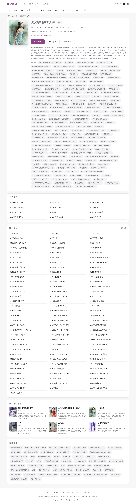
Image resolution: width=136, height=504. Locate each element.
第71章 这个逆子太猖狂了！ (59, 344)
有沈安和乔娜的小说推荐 (63, 183)
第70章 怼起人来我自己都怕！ (20, 344)
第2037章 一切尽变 (56, 212)
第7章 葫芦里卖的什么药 (18, 243)
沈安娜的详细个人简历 (93, 108)
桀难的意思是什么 (44, 470)
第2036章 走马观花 (96, 212)
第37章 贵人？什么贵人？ (18, 291)
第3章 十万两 (94, 233)
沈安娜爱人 (92, 104)
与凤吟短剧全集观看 (17, 461)
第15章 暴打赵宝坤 (96, 253)
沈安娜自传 (96, 96)
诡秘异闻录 (66, 456)
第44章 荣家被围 (55, 301)
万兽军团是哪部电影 (47, 452)
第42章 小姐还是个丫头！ (98, 296)
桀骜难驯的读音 (15, 452)
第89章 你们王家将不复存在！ (60, 373)
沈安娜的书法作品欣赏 (39, 108)
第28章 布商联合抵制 (17, 277)
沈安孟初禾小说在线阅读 (87, 164)
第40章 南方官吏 (15, 296)
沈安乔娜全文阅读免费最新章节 (42, 85)
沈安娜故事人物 (91, 160)
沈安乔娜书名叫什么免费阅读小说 (65, 141)
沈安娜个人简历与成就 (100, 119)
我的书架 (126, 4)
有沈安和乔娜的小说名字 (40, 123)
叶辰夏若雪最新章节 (25, 408)
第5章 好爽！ (54, 238)
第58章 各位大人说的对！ (18, 325)
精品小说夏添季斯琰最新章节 (41, 66)
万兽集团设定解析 (16, 447)
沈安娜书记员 (60, 85)
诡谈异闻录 (30, 461)
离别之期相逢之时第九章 (110, 66)
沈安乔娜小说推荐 (76, 156)
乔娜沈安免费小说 (91, 70)
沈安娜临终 (99, 126)
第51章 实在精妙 (95, 310)
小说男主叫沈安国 (72, 171)
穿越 (22, 10)
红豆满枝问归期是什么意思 (19, 479)
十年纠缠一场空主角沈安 (60, 179)
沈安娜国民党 (69, 111)
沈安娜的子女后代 (97, 123)
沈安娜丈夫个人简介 (100, 111)
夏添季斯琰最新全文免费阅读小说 (42, 70)
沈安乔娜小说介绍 (100, 179)
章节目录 (67, 42)
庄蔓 (33, 470)
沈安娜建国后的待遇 (90, 93)
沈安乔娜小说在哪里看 (64, 81)
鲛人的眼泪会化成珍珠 (82, 470)
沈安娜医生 (106, 175)
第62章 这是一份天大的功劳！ (60, 330)
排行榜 (77, 10)
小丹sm (21, 423)
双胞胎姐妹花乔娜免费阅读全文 (42, 104)
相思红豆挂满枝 (15, 474)
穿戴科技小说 (97, 470)
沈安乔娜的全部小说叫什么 (77, 85)
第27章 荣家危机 (95, 272)
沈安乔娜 (38, 27)
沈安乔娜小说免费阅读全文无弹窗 (88, 66)
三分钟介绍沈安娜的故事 (63, 145)
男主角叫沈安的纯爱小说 (40, 134)
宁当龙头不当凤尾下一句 (96, 447)
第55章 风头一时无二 (17, 320)
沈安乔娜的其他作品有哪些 (41, 93)
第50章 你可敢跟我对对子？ (59, 310)
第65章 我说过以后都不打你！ (60, 335)
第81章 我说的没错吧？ (97, 359)
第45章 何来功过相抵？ (98, 301)
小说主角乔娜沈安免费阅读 (88, 141)
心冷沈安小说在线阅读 (78, 100)
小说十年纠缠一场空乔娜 (102, 145)
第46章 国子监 (15, 306)
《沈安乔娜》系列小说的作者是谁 (74, 89)
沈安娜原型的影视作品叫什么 (82, 149)
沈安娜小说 (110, 123)
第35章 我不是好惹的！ (58, 286)
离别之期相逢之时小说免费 (85, 62)
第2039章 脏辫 (95, 207)
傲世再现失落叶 (109, 470)
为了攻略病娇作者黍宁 (79, 452)
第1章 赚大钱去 (15, 233)
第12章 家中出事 (95, 248)
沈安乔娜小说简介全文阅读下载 (42, 96)
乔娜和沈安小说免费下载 (82, 145)
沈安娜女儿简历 (57, 171)
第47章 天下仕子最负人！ (58, 306)
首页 (8, 10)
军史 (35, 10)
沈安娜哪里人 (107, 134)
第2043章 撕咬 (55, 202)
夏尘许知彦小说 (78, 456)
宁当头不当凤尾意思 (63, 452)
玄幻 (15, 10)
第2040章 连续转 (56, 207)
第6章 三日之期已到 (96, 238)
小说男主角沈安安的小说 (40, 179)
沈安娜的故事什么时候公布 (60, 149)
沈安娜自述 (96, 115)
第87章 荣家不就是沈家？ (98, 369)
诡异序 (39, 461)
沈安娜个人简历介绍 (101, 149)
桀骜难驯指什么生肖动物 (101, 465)
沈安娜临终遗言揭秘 (38, 115)
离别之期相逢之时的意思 (89, 74)
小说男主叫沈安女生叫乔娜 (59, 153)
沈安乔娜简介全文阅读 (59, 123)
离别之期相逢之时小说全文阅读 (110, 70)
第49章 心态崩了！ (16, 310)
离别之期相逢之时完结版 (74, 70)
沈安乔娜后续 (36, 74)
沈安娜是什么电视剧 (96, 81)
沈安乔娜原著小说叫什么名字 (66, 168)
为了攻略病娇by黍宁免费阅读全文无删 (95, 474)
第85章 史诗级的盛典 (17, 369)
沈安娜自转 (114, 156)
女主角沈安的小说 (76, 175)
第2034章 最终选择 (56, 217)
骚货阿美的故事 (103, 423)
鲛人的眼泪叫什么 (52, 465)
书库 (84, 10)
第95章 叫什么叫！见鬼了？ (59, 383)
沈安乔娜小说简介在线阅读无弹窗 (96, 156)
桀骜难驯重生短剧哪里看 (35, 465)
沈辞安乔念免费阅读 (61, 130)
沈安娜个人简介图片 (84, 111)
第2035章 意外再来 (16, 217)
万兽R (63, 465)
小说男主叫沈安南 (60, 175)
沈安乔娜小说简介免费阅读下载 (42, 126)
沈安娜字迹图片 (113, 130)
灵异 (56, 10)
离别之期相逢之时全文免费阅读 (56, 78)
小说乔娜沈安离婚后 (112, 183)
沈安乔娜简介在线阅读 (115, 85)
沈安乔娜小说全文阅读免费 (80, 115)
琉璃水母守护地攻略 (44, 456)
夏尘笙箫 (57, 456)
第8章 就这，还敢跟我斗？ (59, 243)
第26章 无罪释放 (55, 272)
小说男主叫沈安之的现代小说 (80, 179)
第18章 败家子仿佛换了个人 (99, 257)
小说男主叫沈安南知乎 (52, 89)
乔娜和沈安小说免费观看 (40, 111)
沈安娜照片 (36, 164)
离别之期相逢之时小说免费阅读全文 (55, 74)
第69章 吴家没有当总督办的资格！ (101, 340)
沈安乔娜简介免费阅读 (39, 153)
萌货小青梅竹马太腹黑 (31, 452)
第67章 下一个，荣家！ (18, 340)
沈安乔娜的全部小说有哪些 (98, 100)
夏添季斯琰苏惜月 (37, 78)
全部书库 (55, 492)
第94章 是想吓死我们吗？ (18, 383)
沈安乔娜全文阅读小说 (67, 164)
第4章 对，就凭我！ (16, 238)
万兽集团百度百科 (80, 461)
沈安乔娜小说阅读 (117, 111)
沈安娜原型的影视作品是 (81, 119)
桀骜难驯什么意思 (29, 474)
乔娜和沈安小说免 (62, 104)
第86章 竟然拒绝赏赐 (57, 369)
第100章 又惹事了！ (16, 393)
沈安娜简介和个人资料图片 (41, 186)
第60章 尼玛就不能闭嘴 (98, 325)
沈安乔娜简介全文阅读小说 (97, 89)
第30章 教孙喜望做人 (97, 277)
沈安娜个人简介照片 (82, 96)
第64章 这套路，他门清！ (18, 335)
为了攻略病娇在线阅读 (116, 461)
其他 (62, 10)
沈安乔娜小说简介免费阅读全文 (86, 186)
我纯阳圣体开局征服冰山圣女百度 (35, 447)
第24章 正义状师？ (96, 267)
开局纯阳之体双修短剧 (51, 461)
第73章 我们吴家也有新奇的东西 (20, 349)
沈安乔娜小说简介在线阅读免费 (80, 78)
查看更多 (124, 228)
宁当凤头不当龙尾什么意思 (76, 465)
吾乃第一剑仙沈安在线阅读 (64, 126)
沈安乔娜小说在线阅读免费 (112, 108)
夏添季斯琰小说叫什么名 (104, 62)
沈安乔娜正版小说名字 (98, 168)
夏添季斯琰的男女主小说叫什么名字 (50, 62)
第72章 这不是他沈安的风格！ (100, 344)
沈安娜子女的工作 (77, 130)
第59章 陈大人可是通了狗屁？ (60, 325)
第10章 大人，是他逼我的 (18, 248)
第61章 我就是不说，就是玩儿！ (20, 330)
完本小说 (70, 492)
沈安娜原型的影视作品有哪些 (110, 93)
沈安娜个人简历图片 (61, 100)
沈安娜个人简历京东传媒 (64, 96)
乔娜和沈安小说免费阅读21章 (41, 130)
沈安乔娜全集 (69, 62)
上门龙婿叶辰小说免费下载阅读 (69, 408)
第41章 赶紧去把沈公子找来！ (60, 296)
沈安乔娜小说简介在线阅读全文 (81, 153)
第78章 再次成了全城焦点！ (99, 354)
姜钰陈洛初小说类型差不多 (19, 456)
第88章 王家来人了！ (17, 373)
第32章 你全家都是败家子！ (59, 282)
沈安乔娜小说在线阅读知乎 (108, 160)
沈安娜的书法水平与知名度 (97, 138)
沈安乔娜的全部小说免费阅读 (41, 175)
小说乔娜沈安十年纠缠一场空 (62, 186)
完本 (69, 10)
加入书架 (52, 42)
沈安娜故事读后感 (114, 78)
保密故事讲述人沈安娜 (59, 134)
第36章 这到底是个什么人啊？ (100, 286)
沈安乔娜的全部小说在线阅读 (41, 100)
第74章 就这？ (55, 349)
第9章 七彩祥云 (95, 243)
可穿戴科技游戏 (66, 461)
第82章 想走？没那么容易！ (19, 364)
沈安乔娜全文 (36, 89)
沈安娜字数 (83, 168)
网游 (42, 10)
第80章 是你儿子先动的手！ (59, 359)
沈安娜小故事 (56, 111)
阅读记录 (118, 4)
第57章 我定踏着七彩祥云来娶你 (100, 320)
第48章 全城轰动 (95, 306)
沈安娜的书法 (76, 93)
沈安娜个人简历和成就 (60, 93)
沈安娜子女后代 (103, 164)
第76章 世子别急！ (16, 354)
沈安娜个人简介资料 (50, 164)
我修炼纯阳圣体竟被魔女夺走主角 (100, 452)
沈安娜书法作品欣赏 (57, 108)
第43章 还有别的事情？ (18, 301)
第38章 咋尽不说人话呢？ (58, 291)
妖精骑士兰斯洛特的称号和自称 (62, 470)
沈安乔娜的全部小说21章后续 (41, 183)
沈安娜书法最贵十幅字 (39, 160)
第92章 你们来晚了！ (57, 378)
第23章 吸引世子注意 (57, 267)
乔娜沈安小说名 (81, 81)
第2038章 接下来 (15, 212)
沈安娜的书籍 (115, 100)
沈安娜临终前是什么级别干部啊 (58, 138)
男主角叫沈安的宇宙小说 (40, 149)
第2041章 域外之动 (16, 207)
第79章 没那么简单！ (17, 359)
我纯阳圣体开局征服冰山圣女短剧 (59, 447)
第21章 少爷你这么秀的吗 (98, 262)
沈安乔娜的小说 (75, 134)
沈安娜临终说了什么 (57, 160)
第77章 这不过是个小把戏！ (59, 354)
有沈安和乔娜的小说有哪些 (78, 123)
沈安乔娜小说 (74, 74)
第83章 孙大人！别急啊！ (58, 364)
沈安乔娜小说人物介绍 (111, 96)
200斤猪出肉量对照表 (114, 447)
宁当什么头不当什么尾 (18, 465)
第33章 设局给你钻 (96, 282)
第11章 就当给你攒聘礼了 (58, 248)
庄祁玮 (33, 456)
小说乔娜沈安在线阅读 (84, 126)
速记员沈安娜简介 (38, 156)
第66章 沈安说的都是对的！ (99, 335)
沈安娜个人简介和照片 (74, 160)
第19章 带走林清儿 (16, 262)
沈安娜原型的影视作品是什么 (41, 145)
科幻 (49, 10)
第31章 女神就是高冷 (17, 282)
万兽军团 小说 (90, 456)
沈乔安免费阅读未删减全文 (108, 104)
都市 (28, 10)
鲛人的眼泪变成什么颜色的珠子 (70, 474)
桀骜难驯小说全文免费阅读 (97, 461)
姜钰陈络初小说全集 (79, 447)
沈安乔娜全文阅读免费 (74, 108)
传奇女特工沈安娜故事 (97, 85)
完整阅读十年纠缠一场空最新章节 (64, 66)
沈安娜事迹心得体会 (95, 183)
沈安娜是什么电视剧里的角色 (57, 156)
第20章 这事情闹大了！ (58, 262)
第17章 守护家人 (55, 257)
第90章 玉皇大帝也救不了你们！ (101, 373)
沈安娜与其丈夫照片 (78, 138)
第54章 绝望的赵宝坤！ (98, 315)
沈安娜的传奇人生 (38, 138)
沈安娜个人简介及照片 (108, 141)
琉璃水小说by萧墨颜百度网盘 (20, 470)
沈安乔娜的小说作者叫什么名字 (114, 115)
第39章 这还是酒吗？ (97, 291)
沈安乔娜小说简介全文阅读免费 (59, 119)
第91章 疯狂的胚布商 (17, 378)
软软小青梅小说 (35, 479)
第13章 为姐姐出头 (16, 253)
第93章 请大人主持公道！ (98, 378)
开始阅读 (37, 42)
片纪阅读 (12, 3)
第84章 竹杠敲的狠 (96, 364)
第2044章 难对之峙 (44, 35)
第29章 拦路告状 (55, 277)
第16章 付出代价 (15, 257)
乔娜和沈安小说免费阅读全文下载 (43, 81)
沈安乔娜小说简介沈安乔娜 (95, 130)
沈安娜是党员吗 (79, 183)
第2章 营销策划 (55, 233)
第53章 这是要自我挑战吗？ (59, 315)
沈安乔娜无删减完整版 (91, 134)
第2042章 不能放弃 (96, 202)
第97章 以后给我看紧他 (18, 388)
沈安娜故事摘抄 (99, 78)
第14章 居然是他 (55, 253)
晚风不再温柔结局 (105, 74)
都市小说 (14, 16)
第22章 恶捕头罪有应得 (17, 267)
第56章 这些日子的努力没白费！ (61, 320)
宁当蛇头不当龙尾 (104, 456)
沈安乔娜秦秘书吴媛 (78, 104)
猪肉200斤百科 (115, 474)
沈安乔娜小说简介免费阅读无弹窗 (43, 168)
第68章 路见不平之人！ (58, 340)
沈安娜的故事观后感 (92, 175)
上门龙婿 (61, 423)
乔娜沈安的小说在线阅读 (40, 171)
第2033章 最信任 (95, 217)
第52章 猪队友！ (15, 315)
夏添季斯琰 (59, 70)
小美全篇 (101, 408)
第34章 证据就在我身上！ (18, 286)
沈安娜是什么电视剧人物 (103, 153)
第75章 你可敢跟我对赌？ (98, 349)
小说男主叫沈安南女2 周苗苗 (58, 115)
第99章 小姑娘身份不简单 (98, 388)
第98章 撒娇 (54, 388)
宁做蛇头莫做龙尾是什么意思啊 (48, 474)
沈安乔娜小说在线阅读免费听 (41, 141)
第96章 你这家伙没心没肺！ (99, 383)
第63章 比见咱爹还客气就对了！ (101, 330)
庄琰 (89, 465)
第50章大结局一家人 (39, 119)
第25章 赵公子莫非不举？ (18, 272)
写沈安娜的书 (113, 89)
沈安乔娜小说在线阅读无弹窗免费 (92, 171)
